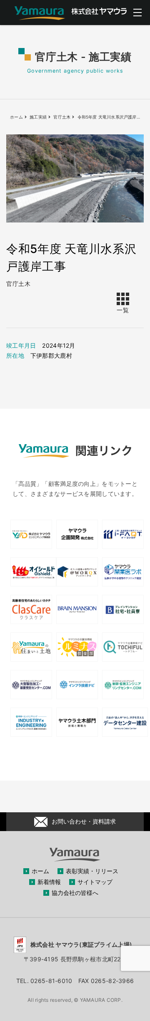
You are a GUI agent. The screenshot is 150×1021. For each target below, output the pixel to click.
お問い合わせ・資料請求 (84, 821)
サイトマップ (95, 881)
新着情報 (49, 881)
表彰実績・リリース (92, 870)
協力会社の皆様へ (75, 892)
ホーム (40, 870)
